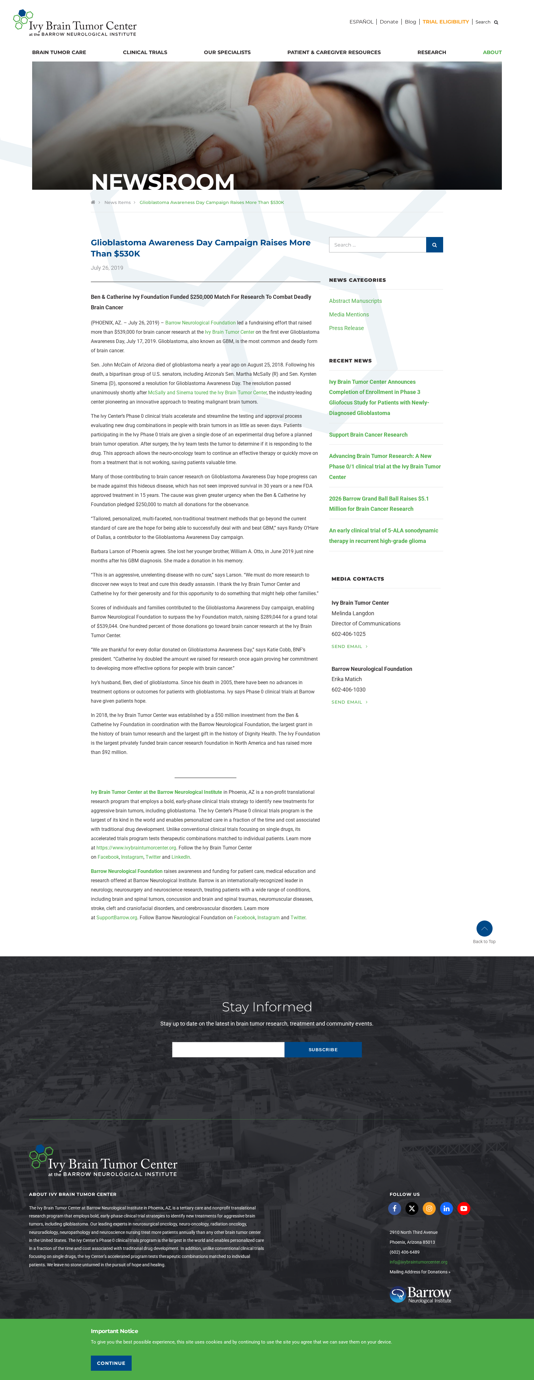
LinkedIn (181, 857)
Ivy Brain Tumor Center (229, 332)
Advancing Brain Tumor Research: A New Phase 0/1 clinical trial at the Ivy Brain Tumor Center (385, 466)
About (492, 52)
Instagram (132, 857)
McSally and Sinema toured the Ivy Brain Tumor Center (207, 393)
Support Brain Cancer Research (368, 434)
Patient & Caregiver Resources (334, 52)
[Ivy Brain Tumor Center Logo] (75, 22)
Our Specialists (227, 52)
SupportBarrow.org (116, 918)
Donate (389, 22)
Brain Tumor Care (59, 52)
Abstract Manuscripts (355, 301)
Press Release (346, 328)
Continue (111, 1363)
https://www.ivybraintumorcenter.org (136, 848)
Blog (410, 22)
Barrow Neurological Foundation (200, 323)
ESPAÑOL (361, 22)
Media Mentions (349, 314)
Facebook (108, 857)
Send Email (348, 646)
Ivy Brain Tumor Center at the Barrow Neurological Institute (156, 792)
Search (496, 22)
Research (431, 52)
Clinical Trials (145, 52)
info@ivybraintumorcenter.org (418, 1261)
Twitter (153, 857)
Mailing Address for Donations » (420, 1271)
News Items (117, 202)
